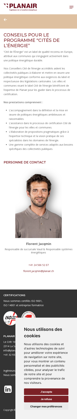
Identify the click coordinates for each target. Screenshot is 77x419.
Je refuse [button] (46, 399)
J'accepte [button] (46, 391)
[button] (71, 7)
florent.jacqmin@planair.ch (38, 271)
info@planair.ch (12, 350)
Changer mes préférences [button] (46, 406)
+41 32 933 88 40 (13, 354)
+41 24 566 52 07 (38, 265)
